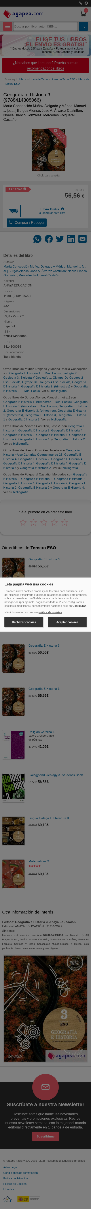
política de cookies (50, 612)
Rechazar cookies (24, 622)
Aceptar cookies (67, 622)
